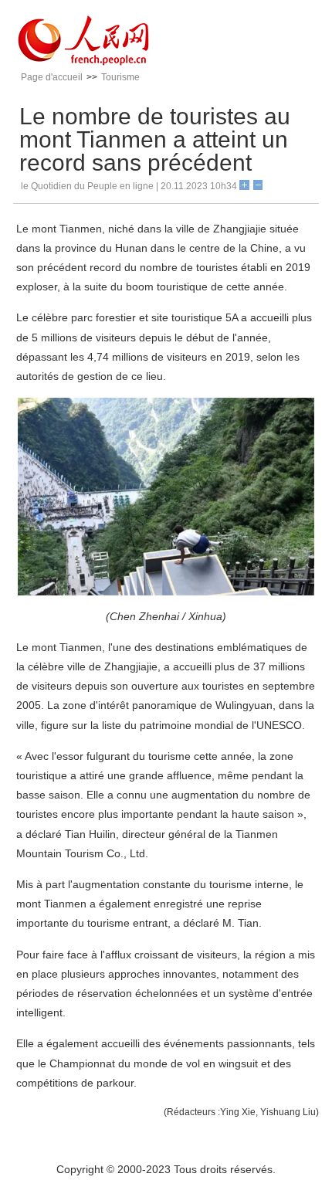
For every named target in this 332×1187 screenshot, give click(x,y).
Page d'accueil (52, 77)
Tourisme (120, 77)
